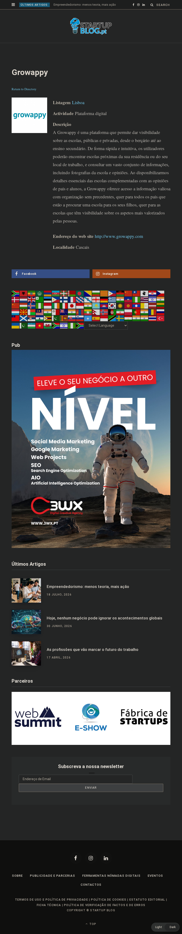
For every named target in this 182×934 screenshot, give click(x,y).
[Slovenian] (80, 327)
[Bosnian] (88, 302)
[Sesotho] (40, 327)
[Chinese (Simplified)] (128, 302)
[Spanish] (96, 327)
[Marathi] (72, 321)
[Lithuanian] (161, 315)
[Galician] (88, 309)
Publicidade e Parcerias (52, 885)
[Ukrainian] (16, 335)
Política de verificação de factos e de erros (104, 914)
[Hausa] (136, 309)
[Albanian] (24, 302)
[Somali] (88, 327)
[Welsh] (48, 335)
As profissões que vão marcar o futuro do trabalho (92, 659)
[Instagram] (91, 867)
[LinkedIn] (106, 867)
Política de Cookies (108, 909)
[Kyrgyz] (128, 315)
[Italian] (64, 315)
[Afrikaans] (16, 302)
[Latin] (145, 315)
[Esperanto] (40, 309)
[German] (104, 309)
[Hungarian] (24, 315)
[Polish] (128, 321)
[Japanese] (72, 315)
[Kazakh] (96, 315)
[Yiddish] (64, 335)
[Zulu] (80, 335)
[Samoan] (16, 327)
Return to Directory (24, 98)
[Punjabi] (145, 321)
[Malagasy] (32, 321)
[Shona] (48, 327)
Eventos (155, 885)
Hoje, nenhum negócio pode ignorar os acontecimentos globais (97, 4)
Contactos (91, 894)
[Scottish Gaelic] (24, 327)
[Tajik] (128, 327)
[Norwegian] (104, 321)
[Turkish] (161, 327)
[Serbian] (32, 327)
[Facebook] (76, 867)
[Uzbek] (32, 335)
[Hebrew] (153, 309)
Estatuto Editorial (147, 909)
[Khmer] (104, 315)
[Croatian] (153, 302)
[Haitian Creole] (128, 309)
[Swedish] (120, 327)
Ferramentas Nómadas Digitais (111, 885)
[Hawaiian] (145, 309)
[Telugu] (145, 327)
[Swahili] (112, 327)
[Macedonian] (24, 321)
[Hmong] (16, 315)
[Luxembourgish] (16, 321)
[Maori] (64, 321)
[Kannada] (88, 315)
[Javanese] (80, 315)
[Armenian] (48, 302)
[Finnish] (64, 309)
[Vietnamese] (40, 335)
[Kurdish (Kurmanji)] (120, 315)
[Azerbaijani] (56, 302)
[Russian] (161, 321)
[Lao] (136, 315)
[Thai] (153, 327)
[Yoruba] (72, 335)
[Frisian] (80, 309)
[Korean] (112, 315)
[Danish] (16, 309)
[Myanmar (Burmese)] (88, 321)
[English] (32, 309)
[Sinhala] (64, 327)
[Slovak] (72, 327)
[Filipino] (56, 309)
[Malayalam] (48, 321)
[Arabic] (40, 302)
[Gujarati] (120, 309)
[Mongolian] (80, 321)
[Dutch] (24, 309)
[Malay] (40, 321)
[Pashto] (112, 321)
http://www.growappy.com (119, 245)
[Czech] (161, 302)
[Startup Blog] (91, 35)
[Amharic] (32, 302)
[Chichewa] (120, 302)
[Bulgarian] (96, 302)
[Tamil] (136, 327)
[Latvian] (153, 315)
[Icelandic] (32, 315)
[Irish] (56, 315)
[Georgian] (96, 309)
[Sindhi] (56, 327)
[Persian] (120, 321)
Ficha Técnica (49, 914)
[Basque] (64, 302)
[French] (72, 309)
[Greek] (112, 309)
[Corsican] (145, 302)
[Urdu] (24, 335)
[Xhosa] (56, 335)
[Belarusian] (72, 302)
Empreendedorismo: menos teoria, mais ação (88, 596)
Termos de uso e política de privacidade (51, 909)
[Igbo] (40, 315)
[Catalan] (104, 302)
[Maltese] (56, 321)
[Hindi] (161, 309)
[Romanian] (153, 321)
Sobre (17, 885)
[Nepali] (96, 321)
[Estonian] (48, 309)
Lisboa (78, 112)
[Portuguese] (136, 321)
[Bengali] (80, 302)
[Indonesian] (48, 315)
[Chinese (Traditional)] (136, 302)
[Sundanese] (104, 327)
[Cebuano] (112, 302)
